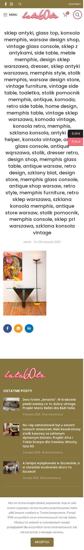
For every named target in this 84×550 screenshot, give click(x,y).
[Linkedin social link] (29, 328)
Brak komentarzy (52, 414)
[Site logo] (40, 14)
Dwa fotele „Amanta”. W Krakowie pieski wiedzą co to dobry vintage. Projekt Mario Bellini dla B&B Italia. (49, 403)
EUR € (74, 133)
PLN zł (74, 141)
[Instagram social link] (11, 4)
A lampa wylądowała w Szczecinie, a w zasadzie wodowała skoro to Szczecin (51, 467)
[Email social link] (18, 328)
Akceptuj (42, 542)
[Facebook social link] (5, 4)
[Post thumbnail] (11, 407)
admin (27, 242)
